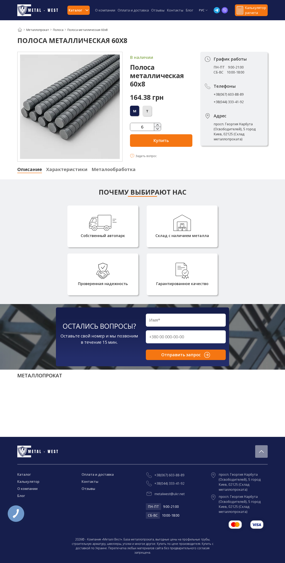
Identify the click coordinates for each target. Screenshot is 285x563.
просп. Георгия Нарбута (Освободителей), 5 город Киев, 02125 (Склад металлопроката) (235, 131)
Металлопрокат (37, 30)
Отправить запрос (181, 355)
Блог (189, 10)
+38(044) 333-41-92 (229, 102)
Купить (161, 140)
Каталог (24, 474)
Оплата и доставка (133, 10)
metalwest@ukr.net (169, 494)
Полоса (58, 30)
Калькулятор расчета (255, 10)
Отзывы (157, 10)
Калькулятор (28, 481)
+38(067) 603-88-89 (229, 94)
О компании (105, 10)
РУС (201, 10)
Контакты (175, 10)
